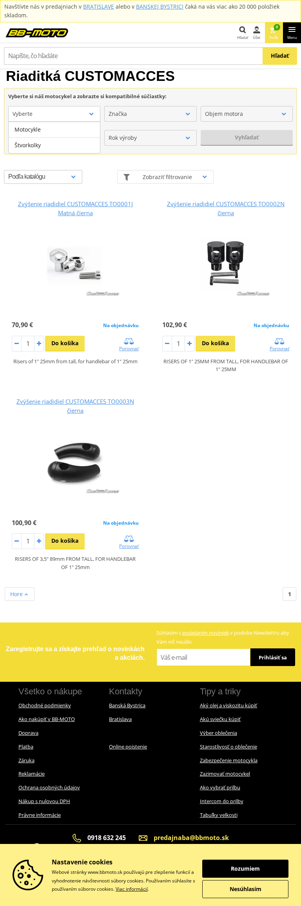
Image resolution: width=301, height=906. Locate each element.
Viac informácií (132, 889)
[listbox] (54, 137)
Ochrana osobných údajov (49, 787)
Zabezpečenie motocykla (228, 760)
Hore (17, 594)
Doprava (28, 732)
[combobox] (54, 114)
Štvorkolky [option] (28, 145)
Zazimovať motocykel (225, 773)
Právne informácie (39, 814)
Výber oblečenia (218, 732)
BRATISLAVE (98, 6)
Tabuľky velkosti (219, 814)
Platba (25, 746)
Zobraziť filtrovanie (167, 177)
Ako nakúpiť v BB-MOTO (46, 719)
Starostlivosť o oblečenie (228, 746)
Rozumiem (245, 868)
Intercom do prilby (221, 801)
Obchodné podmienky (44, 705)
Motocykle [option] (28, 129)
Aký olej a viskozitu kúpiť (228, 705)
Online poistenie (128, 746)
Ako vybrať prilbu (220, 787)
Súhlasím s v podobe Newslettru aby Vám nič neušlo (222, 637)
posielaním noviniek (205, 632)
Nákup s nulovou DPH (44, 801)
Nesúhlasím (245, 889)
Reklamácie (31, 773)
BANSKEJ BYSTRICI (159, 6)
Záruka (26, 760)
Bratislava (120, 719)
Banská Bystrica (127, 705)
